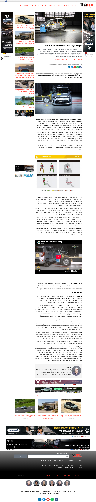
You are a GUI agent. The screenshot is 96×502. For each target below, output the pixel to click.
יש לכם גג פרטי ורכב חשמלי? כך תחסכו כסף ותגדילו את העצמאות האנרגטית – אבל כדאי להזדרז (25, 43)
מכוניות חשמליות (58, 465)
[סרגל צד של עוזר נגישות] (2, 58)
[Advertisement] (24, 141)
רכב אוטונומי (71, 465)
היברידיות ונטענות (58, 463)
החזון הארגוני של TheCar (85, 1)
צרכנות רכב (74, 9)
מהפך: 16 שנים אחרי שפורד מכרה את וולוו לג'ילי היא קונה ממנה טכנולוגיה (25, 59)
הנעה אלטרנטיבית (58, 460)
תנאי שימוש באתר (67, 475)
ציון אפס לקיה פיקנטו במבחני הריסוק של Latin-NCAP (63, 45)
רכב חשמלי (36, 5)
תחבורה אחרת (25, 5)
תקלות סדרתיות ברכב (49, 5)
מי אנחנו (77, 475)
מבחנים (67, 5)
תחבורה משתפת (70, 463)
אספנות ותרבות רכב (46, 460)
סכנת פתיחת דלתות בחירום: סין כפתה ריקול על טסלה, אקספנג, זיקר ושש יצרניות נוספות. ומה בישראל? (24, 75)
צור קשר (76, 1)
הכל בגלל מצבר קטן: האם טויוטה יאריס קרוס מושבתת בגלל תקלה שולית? (25, 27)
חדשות (75, 5)
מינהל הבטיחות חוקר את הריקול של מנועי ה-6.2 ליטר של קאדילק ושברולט (24, 91)
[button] (80, 67)
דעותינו (80, 467)
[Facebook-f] (6, 1)
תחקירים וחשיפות (46, 465)
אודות (72, 1)
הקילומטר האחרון (69, 467)
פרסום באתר (66, 1)
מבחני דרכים (79, 463)
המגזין (59, 5)
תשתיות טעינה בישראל (59, 468)
